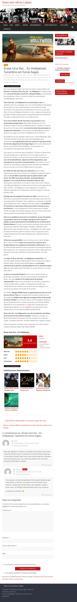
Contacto (7, 29)
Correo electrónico (9, 546)
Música (25, 25)
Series (17, 25)
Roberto (20, 75)
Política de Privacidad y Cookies (13, 586)
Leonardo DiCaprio (43, 77)
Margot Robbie (11, 80)
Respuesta (48, 465)
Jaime (16, 441)
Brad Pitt (43, 75)
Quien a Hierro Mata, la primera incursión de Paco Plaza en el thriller (27, 426)
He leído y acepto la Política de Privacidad (62, 69)
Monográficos (35, 25)
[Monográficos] (65, 40)
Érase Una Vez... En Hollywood (14, 77)
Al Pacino (38, 75)
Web (4, 554)
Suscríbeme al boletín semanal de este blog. (20, 564)
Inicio (5, 25)
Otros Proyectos (50, 25)
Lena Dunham (33, 77)
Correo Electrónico (61, 58)
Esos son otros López (17, 2)
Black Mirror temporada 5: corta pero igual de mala (24, 420)
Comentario (7, 510)
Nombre (5, 538)
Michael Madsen (20, 80)
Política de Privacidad (61, 64)
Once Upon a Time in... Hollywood (34, 80)
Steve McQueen (14, 82)
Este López (64, 25)
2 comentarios (29, 75)
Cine (11, 25)
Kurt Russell (26, 77)
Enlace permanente (21, 446)
